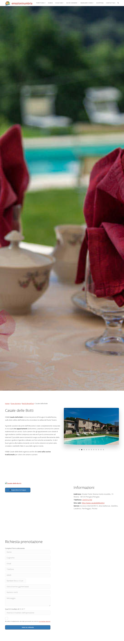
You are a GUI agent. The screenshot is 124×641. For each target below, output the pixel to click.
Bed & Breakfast (28, 403)
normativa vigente (44, 621)
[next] (117, 426)
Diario (50, 3)
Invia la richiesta (28, 627)
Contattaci (110, 3)
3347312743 (87, 500)
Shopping (100, 3)
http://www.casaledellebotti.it (93, 503)
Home (7, 403)
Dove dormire (16, 403)
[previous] (66, 426)
